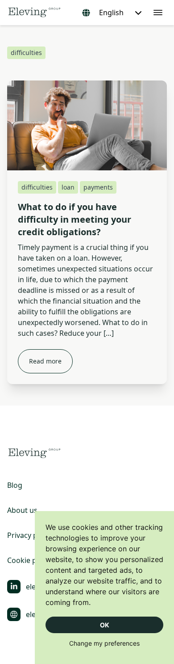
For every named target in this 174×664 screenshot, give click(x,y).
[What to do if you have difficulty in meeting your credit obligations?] (87, 125)
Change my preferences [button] (104, 643)
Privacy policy (30, 535)
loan (68, 187)
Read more (45, 361)
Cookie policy (29, 560)
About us (22, 510)
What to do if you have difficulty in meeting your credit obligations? (74, 219)
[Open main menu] (158, 12)
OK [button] (104, 625)
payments (98, 187)
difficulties (37, 187)
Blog (14, 485)
